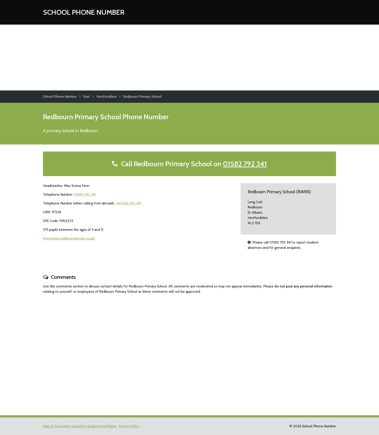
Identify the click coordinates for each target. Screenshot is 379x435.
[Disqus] (189, 353)
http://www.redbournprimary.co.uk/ (69, 238)
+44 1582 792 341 (128, 203)
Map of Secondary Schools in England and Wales (79, 426)
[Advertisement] (189, 57)
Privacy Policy (129, 426)
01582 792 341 (245, 163)
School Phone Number (83, 12)
